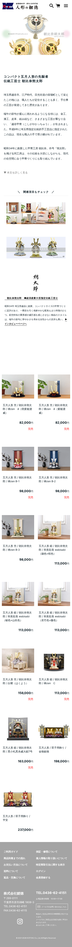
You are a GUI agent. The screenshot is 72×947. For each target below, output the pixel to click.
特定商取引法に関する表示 (50, 864)
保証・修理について (47, 851)
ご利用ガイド (11, 851)
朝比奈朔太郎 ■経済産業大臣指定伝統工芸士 (31, 298)
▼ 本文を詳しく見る (16, 172)
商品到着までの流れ (14, 858)
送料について (11, 871)
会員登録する (43, 877)
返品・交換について (14, 877)
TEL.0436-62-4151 (51, 893)
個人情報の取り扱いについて (51, 858)
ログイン (41, 871)
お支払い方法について (16, 864)
